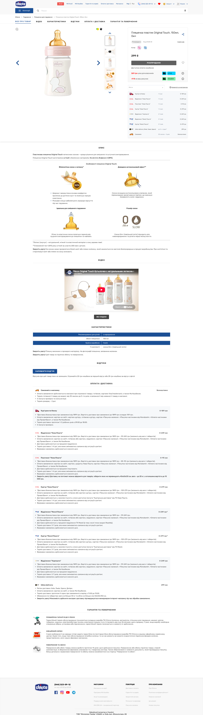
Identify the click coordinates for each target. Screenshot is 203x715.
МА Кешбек (79, 4)
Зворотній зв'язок (132, 697)
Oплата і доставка (107, 4)
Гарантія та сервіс (91, 4)
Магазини (119, 4)
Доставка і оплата (132, 688)
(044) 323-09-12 (62, 684)
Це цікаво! (152, 701)
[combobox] (146, 87)
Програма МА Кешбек (101, 692)
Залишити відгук (45, 371)
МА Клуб (69, 4)
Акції (60, 4)
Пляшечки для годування (43, 17)
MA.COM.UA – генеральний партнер (106, 705)
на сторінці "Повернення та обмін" (121, 652)
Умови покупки (154, 705)
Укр (128, 4)
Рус (133, 4)
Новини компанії (155, 697)
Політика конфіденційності (158, 692)
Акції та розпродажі (101, 697)
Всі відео (101, 317)
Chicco (17, 17)
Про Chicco (153, 688)
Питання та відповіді (133, 701)
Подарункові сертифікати (103, 701)
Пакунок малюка (132, 705)
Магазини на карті (100, 688)
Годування (27, 17)
